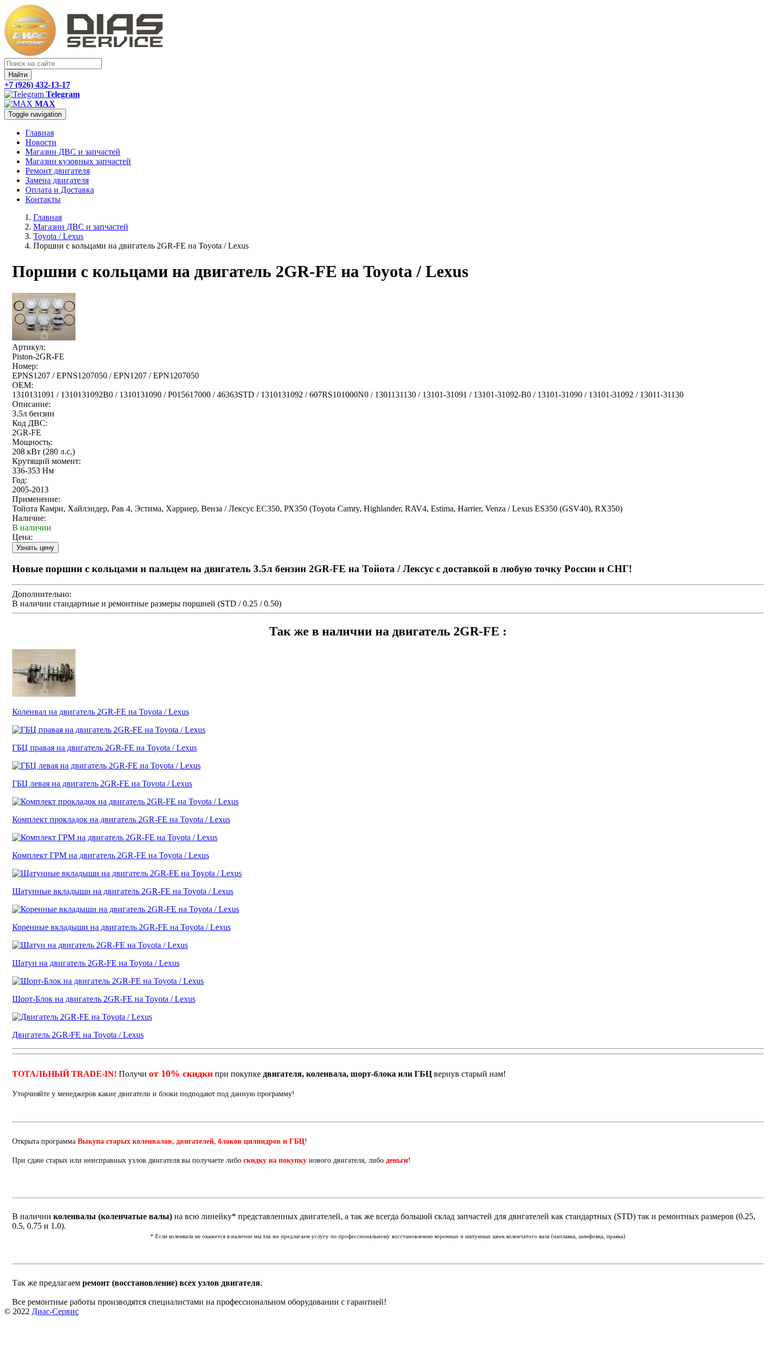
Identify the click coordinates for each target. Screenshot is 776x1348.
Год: (19, 480)
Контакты (43, 199)
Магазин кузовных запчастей (78, 161)
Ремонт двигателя (57, 170)
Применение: (36, 499)
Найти (17, 75)
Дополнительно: (41, 594)
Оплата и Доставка (59, 189)
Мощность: (32, 442)
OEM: (22, 385)
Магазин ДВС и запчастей (72, 151)
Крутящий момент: (46, 461)
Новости (40, 142)
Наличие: (29, 518)
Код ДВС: (30, 423)
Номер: (25, 366)
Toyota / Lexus (58, 236)
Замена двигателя (57, 180)
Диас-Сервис (55, 1311)
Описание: (31, 404)
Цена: (22, 537)
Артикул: (28, 347)
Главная (39, 132)
